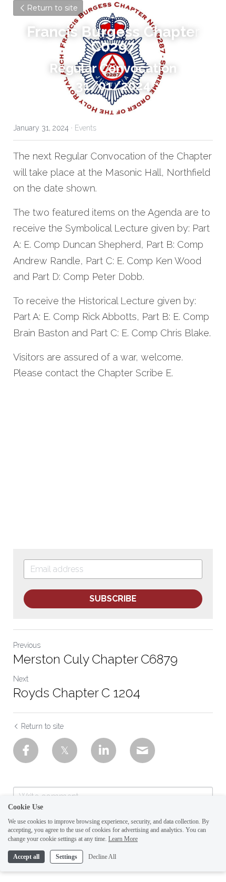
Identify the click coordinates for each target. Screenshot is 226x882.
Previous (26, 645)
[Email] (142, 750)
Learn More (123, 839)
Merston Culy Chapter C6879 (95, 659)
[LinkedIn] (103, 750)
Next (20, 679)
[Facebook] (25, 750)
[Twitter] (64, 750)
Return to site (52, 8)
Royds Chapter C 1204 (76, 692)
